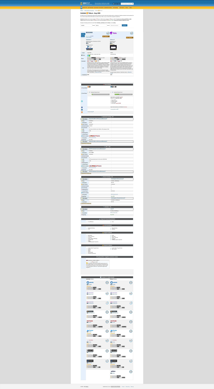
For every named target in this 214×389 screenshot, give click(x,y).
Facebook (111, 386)
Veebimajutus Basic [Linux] (117, 178)
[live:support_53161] (88, 55)
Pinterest (116, 386)
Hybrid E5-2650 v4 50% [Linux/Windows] (97, 141)
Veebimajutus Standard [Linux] (117, 198)
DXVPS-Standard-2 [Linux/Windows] (96, 171)
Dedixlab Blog (90, 111)
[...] (90, 267)
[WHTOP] (81, 7)
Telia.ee (112, 39)
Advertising (128, 386)
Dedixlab (88, 39)
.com (111, 208)
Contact (123, 386)
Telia (113, 44)
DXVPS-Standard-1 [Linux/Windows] (96, 148)
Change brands (83, 35)
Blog (114, 386)
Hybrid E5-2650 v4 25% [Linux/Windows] (97, 118)
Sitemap (132, 386)
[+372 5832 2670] (89, 55)
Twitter (113, 386)
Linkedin (117, 386)
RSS (119, 386)
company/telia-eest (114, 109)
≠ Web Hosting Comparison (89, 10)
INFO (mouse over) (92, 137)
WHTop (81, 10)
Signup (119, 3)
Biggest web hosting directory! (87, 4)
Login (116, 3)
